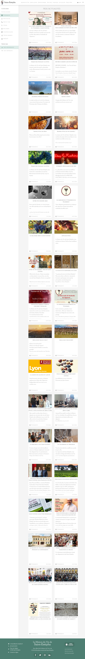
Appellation (33, 2)
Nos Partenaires (69, 653)
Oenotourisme (42, 2)
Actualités (62, 2)
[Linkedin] (49, 655)
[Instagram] (44, 655)
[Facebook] (35, 655)
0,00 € (79, 2)
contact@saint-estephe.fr (16, 644)
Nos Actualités (69, 651)
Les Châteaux (68, 649)
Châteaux (55, 2)
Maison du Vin (25, 2)
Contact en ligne (14, 652)
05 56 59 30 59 (13, 646)
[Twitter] (40, 655)
